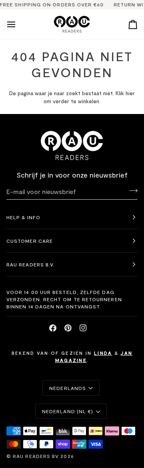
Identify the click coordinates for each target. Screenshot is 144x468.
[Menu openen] (18, 24)
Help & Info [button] (23, 217)
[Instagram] (83, 328)
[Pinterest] (68, 328)
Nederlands (67, 388)
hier (130, 93)
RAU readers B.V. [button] (30, 264)
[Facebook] (52, 328)
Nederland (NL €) (67, 411)
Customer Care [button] (29, 241)
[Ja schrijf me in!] (131, 190)
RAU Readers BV (36, 456)
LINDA (103, 353)
